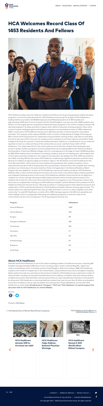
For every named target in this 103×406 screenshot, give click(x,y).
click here (69, 283)
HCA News (20, 303)
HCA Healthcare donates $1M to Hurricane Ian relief (24, 343)
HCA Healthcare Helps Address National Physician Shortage (50, 344)
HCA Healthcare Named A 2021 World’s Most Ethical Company (76, 344)
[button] (9, 349)
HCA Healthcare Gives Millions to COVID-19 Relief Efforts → (84, 311)
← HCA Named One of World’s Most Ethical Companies (28, 311)
